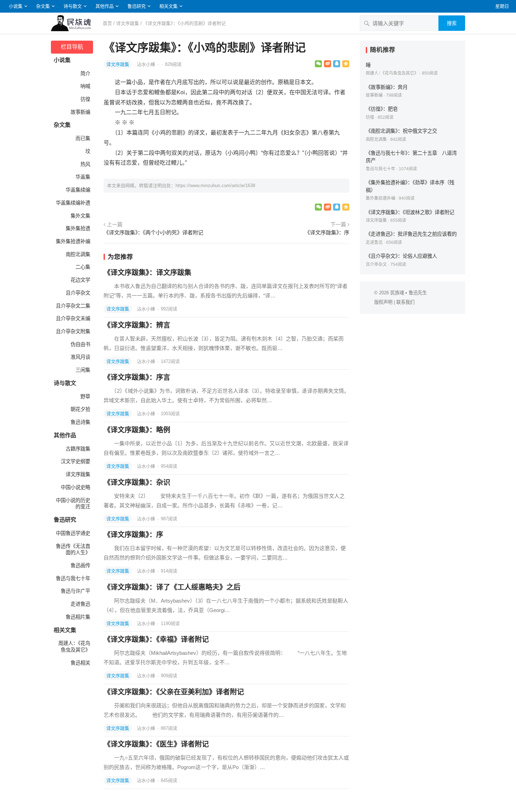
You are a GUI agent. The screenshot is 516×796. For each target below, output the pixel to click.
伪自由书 (80, 344)
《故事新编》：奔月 (387, 87)
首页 (107, 23)
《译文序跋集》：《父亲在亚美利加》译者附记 (174, 692)
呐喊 (85, 86)
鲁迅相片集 (78, 617)
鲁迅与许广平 (75, 591)
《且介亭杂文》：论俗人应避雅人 (401, 256)
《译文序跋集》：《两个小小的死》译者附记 (153, 232)
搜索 (452, 23)
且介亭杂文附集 (73, 331)
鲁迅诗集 (80, 422)
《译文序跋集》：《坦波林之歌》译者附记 (410, 212)
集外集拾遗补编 (73, 241)
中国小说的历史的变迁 (73, 503)
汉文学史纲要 (75, 461)
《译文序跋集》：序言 (137, 377)
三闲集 (82, 370)
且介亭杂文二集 (73, 306)
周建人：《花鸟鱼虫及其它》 (74, 646)
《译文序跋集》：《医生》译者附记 (156, 744)
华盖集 (82, 177)
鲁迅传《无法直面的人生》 (73, 549)
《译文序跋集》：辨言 (137, 325)
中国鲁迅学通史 (73, 533)
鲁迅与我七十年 (73, 578)
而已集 (82, 138)
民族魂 (397, 292)
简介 (85, 73)
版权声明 (383, 302)
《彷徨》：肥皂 (382, 109)
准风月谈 (80, 357)
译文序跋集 (127, 23)
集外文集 (80, 216)
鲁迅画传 (80, 565)
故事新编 (80, 112)
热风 (85, 164)
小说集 (15, 6)
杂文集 (43, 6)
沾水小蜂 (147, 64)
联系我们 (405, 302)
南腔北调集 (78, 254)
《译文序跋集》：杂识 (137, 482)
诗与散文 (73, 6)
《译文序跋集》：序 (327, 232)
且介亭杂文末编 (73, 318)
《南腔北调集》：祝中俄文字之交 (401, 131)
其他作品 (104, 6)
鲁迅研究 (136, 6)
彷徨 (85, 99)
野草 (85, 396)
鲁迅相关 (80, 663)
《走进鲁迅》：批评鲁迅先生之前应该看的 (411, 234)
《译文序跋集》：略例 (137, 430)
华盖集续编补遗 (73, 203)
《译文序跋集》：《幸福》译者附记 (156, 639)
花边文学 (80, 280)
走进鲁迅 (80, 604)
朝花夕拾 (80, 409)
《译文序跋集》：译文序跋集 (147, 272)
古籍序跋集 (78, 449)
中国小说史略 (75, 487)
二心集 (82, 267)
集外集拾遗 (78, 228)
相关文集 (168, 6)
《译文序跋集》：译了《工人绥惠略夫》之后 (172, 587)
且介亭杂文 (78, 293)
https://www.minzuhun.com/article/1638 (215, 185)
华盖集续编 (78, 190)
